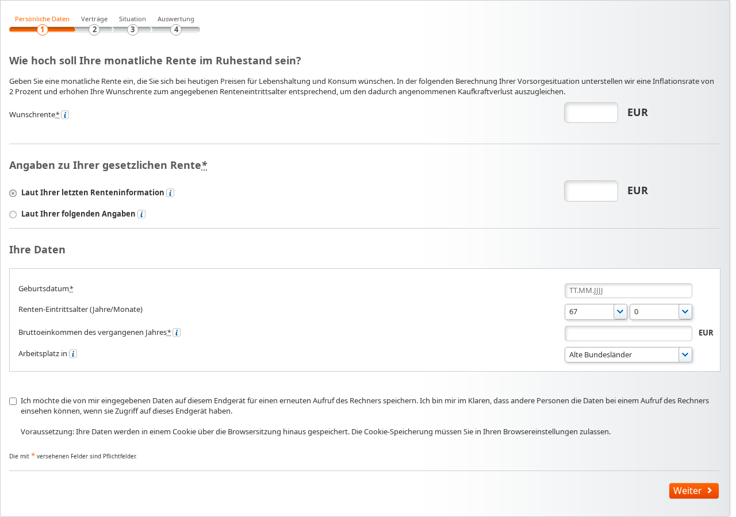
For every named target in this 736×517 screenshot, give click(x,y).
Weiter (687, 490)
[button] (661, 311)
